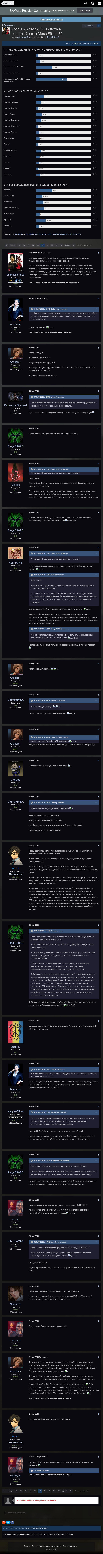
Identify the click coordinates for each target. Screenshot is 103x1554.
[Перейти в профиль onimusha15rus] (6, 30)
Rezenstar (15, 324)
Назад (12, 245)
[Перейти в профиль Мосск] (15, 472)
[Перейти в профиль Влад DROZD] (15, 435)
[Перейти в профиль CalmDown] (15, 553)
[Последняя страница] (73, 245)
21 (28, 245)
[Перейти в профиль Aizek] (15, 855)
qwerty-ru (15, 1219)
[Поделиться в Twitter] (8, 1522)
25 (47, 245)
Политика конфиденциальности (46, 1546)
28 (61, 245)
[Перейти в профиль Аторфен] (15, 353)
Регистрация (85, 10)
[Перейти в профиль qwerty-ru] (15, 1208)
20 (24, 245)
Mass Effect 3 (53, 37)
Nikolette (15, 1304)
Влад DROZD (15, 446)
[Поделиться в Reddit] (4, 1522)
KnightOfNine (15, 1111)
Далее (67, 245)
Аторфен (15, 362)
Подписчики (88, 26)
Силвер (15, 779)
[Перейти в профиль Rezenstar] (15, 309)
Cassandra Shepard (15, 405)
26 (52, 245)
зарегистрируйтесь (33, 234)
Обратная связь (70, 1546)
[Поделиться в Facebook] (12, 1522)
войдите (18, 234)
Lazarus (15, 1046)
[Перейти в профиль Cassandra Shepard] (15, 396)
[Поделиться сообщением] (98, 253)
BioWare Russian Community (30, 10)
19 (19, 245)
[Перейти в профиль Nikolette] (15, 1293)
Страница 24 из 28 (85, 245)
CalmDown (15, 562)
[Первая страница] (6, 245)
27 (56, 245)
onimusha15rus (24, 37)
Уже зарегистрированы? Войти (60, 11)
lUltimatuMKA (15, 699)
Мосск (15, 484)
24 (42, 245)
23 (38, 245)
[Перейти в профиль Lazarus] (15, 1032)
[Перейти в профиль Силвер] (15, 769)
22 (33, 245)
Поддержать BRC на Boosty (51, 19)
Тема (26, 1546)
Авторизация (9, 25)
